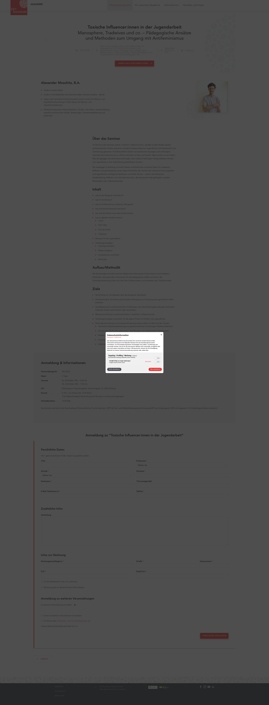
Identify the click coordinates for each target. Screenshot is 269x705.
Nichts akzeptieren (114, 369)
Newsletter (59, 696)
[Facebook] (200, 694)
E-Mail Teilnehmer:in (50, 491)
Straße (139, 561)
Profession (141, 461)
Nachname (46, 481)
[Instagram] (204, 694)
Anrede (45, 471)
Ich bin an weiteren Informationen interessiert (62, 616)
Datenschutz (118, 337)
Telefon (140, 491)
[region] (134, 359)
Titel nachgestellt (144, 481)
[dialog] (134, 352)
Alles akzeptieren (155, 369)
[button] (155, 358)
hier (76, 626)
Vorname (141, 471)
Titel (43, 461)
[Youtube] (209, 694)
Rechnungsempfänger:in (52, 561)
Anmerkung (46, 515)
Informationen (171, 5)
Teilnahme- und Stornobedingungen (72, 621)
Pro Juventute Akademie (147, 5)
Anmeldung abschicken (214, 636)
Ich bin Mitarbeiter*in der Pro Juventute (60, 582)
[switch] (157, 358)
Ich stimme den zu (67, 621)
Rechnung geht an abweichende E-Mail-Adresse (64, 587)
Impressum (110, 337)
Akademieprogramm (120, 5)
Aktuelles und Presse (193, 5)
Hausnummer (206, 561)
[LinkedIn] (213, 694)
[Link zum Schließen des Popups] (161, 335)
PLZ (42, 572)
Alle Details (148, 361)
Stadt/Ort (140, 572)
